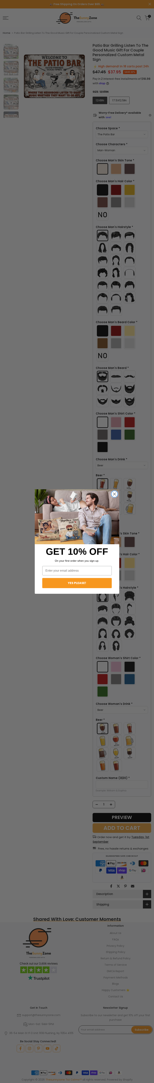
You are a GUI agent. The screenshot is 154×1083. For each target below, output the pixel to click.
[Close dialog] (114, 494)
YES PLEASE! (77, 583)
